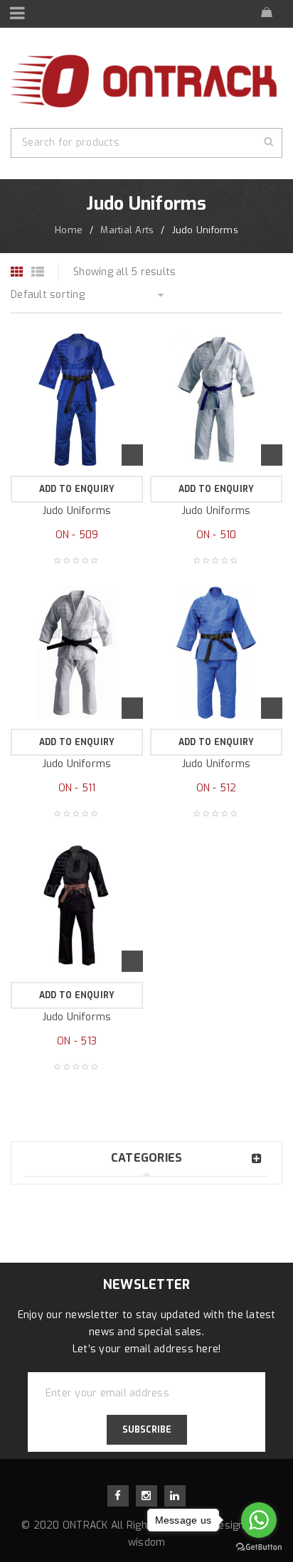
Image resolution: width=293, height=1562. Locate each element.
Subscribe (146, 1429)
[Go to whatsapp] (259, 1520)
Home (68, 230)
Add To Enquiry (77, 489)
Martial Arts (127, 230)
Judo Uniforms (77, 511)
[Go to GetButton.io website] (259, 1547)
